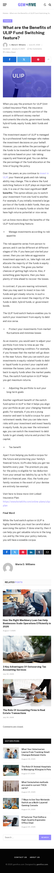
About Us (35, 857)
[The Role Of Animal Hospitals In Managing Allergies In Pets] (11, 770)
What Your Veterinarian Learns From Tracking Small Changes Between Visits (35, 752)
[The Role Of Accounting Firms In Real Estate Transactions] (27, 692)
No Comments (36, 49)
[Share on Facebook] (9, 59)
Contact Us (20, 857)
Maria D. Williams (19, 45)
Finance (7, 21)
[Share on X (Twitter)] (24, 59)
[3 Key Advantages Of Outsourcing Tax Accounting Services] (27, 649)
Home (5, 13)
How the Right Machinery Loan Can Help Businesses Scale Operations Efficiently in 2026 (27, 623)
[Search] (49, 4)
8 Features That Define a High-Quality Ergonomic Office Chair (33, 820)
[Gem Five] (27, 4)
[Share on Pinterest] (38, 59)
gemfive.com (42, 864)
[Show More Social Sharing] (48, 59)
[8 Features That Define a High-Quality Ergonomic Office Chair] (11, 820)
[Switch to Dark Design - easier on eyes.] (45, 4)
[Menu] (5, 4)
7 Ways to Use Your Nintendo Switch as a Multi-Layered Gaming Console (35, 803)
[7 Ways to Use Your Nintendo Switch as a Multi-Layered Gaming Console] (11, 803)
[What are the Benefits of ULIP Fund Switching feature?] (27, 81)
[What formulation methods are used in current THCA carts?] (11, 786)
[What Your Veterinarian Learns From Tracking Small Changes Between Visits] (11, 753)
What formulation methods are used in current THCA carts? (34, 785)
